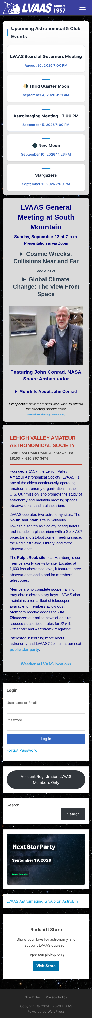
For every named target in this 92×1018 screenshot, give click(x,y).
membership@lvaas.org (46, 414)
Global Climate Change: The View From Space (46, 287)
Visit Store (46, 965)
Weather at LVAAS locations (46, 664)
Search (13, 805)
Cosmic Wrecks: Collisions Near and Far (46, 258)
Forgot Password (22, 750)
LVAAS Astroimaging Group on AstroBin (42, 901)
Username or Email (22, 703)
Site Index (33, 997)
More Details (20, 874)
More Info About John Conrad (48, 391)
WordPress (56, 1011)
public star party (24, 649)
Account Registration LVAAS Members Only (46, 779)
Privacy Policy (56, 997)
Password (14, 720)
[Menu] (82, 8)
